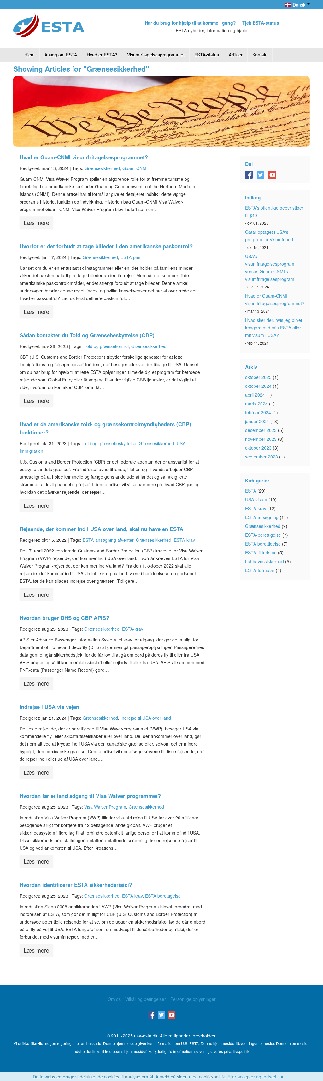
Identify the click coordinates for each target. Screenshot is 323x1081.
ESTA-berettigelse (263, 535)
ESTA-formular (259, 570)
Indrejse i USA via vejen (49, 707)
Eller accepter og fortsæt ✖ (255, 1076)
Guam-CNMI (135, 168)
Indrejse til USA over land (145, 718)
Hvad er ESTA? (102, 54)
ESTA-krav (184, 540)
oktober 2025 (258, 377)
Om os (114, 999)
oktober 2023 (258, 448)
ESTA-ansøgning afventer (108, 540)
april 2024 (255, 395)
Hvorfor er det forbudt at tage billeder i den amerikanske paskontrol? (106, 246)
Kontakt (259, 54)
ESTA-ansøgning (262, 517)
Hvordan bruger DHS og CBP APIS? (64, 618)
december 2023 (261, 430)
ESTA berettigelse (163, 896)
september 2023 (261, 456)
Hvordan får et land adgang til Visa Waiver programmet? (90, 796)
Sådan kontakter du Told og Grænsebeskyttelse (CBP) (87, 335)
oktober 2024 (258, 386)
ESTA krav (132, 896)
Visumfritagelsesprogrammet (156, 54)
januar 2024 (257, 421)
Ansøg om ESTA (60, 54)
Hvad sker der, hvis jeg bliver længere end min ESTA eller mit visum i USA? (273, 327)
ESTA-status (206, 54)
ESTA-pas (130, 257)
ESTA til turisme (261, 552)
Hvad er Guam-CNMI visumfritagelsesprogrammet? (84, 157)
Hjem (29, 54)
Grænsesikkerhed (102, 168)
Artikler (236, 54)
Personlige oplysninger (193, 999)
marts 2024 (256, 403)
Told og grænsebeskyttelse (109, 443)
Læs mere (36, 222)
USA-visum (256, 499)
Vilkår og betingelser (145, 999)
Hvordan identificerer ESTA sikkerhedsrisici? (76, 885)
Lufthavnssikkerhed (264, 561)
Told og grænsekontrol (106, 346)
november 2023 (261, 439)
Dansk (299, 5)
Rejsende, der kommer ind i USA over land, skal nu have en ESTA (101, 529)
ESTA (250, 490)
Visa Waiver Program (105, 807)
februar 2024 (258, 412)
